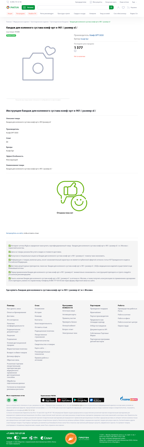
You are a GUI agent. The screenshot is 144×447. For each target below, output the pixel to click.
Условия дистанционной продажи (16, 344)
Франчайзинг (95, 312)
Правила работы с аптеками (42, 359)
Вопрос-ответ (67, 329)
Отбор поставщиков (98, 326)
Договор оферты (13, 356)
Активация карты (69, 315)
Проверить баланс (69, 322)
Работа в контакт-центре (127, 322)
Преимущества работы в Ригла (127, 310)
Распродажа (20, 14)
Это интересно (13, 320)
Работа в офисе (124, 318)
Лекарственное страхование (41, 336)
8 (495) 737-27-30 (29, 410)
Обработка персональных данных (16, 382)
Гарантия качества (42, 341)
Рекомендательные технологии (42, 353)
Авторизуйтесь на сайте (14, 233)
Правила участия (69, 318)
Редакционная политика (44, 331)
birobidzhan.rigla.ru (78, 405)
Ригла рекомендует (47, 14)
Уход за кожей (105, 14)
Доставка (10, 316)
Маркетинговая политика (17, 349)
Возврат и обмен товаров (17, 353)
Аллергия (92, 14)
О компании (39, 309)
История (38, 312)
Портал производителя (99, 316)
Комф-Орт (85, 39)
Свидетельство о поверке (45, 344)
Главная (9, 22)
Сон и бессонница (120, 14)
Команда (38, 316)
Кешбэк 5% (32, 14)
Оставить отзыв (41, 327)
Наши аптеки (124, 2)
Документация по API (98, 330)
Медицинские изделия (21, 22)
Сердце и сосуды (79, 14)
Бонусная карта (111, 2)
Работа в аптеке (124, 315)
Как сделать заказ (14, 309)
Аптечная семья (68, 311)
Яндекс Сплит (135, 14)
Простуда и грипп (64, 14)
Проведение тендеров (99, 309)
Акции (10, 14)
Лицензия (11, 336)
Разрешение (12, 339)
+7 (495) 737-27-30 (15, 433)
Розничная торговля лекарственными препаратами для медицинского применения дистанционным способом (15, 370)
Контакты (38, 320)
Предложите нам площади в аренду (97, 321)
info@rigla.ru (116, 442)
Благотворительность (43, 324)
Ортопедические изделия (39, 22)
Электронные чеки (69, 333)
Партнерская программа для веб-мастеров (100, 340)
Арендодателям (80, 2)
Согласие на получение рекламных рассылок (16, 388)
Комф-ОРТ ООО (97, 35)
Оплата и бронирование (16, 312)
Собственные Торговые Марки (99, 334)
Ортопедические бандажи (59, 22)
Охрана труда (123, 326)
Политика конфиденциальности (15, 325)
